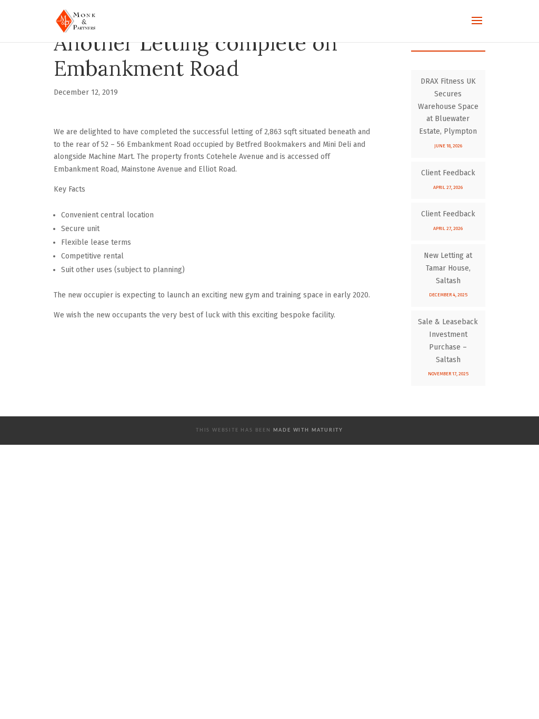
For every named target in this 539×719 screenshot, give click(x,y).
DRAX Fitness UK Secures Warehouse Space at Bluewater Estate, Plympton (448, 106)
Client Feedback (448, 172)
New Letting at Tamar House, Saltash (448, 268)
